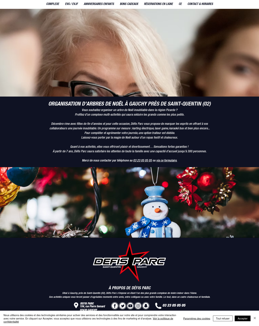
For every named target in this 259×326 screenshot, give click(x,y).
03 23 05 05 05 (142, 160)
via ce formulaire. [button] (166, 160)
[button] (52, 4)
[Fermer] (255, 318)
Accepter (243, 318)
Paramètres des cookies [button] (196, 318)
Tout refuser (223, 318)
